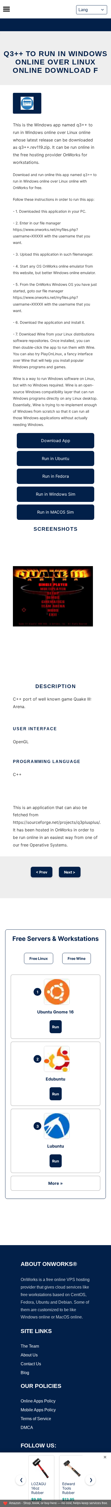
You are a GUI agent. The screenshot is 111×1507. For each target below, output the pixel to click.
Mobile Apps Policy (38, 1410)
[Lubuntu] (58, 1126)
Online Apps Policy (38, 1401)
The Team (30, 1346)
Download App (55, 440)
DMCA (27, 1427)
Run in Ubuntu (55, 458)
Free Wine (76, 958)
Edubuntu (55, 1079)
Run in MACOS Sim (55, 512)
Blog (25, 1372)
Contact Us (31, 1364)
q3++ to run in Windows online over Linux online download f (55, 62)
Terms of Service (36, 1419)
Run (55, 1027)
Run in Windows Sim (55, 494)
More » (55, 1183)
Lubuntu (55, 1146)
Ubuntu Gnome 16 (55, 1011)
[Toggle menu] (6, 9)
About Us (29, 1355)
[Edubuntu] (58, 1059)
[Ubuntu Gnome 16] (58, 992)
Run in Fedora (55, 476)
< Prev (41, 872)
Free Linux (38, 958)
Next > (69, 872)
